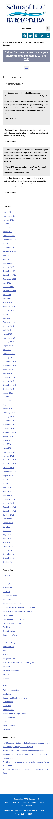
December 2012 (9, 507)
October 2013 (8, 468)
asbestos (6, 580)
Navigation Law (9, 659)
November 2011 (9, 558)
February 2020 (9, 306)
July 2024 (6, 224)
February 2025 (9, 216)
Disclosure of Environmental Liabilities (18, 611)
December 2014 (9, 421)
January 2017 (8, 358)
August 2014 (8, 436)
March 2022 (7, 263)
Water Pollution (9, 725)
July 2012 (6, 527)
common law (8, 600)
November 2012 (9, 511)
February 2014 (9, 452)
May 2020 (7, 295)
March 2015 (7, 409)
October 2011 (8, 562)
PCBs (5, 682)
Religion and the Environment (15, 698)
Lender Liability (9, 643)
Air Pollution (7, 576)
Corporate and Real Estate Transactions (19, 607)
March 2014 (7, 448)
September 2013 (9, 472)
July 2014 (6, 440)
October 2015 (8, 389)
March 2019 (7, 318)
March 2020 (7, 302)
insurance (7, 639)
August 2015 (8, 393)
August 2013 (8, 476)
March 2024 (7, 232)
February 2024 (9, 236)
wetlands (6, 729)
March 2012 (7, 542)
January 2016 (8, 381)
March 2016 (7, 373)
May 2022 (7, 255)
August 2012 (8, 523)
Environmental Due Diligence (14, 619)
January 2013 (8, 503)
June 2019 (7, 314)
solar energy (8, 702)
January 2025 (8, 220)
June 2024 (7, 228)
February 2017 (9, 354)
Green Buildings (9, 631)
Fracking (6, 627)
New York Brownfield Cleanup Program (18, 663)
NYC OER (7, 674)
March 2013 (7, 495)
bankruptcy (7, 584)
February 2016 (9, 377)
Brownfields (7, 588)
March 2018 (7, 334)
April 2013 (7, 491)
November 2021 (9, 275)
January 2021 (8, 287)
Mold (5, 651)
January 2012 (8, 550)
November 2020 (9, 291)
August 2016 (8, 369)
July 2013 (6, 480)
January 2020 (8, 310)
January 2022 (8, 267)
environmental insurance (13, 623)
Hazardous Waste (10, 635)
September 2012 (9, 519)
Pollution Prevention (11, 690)
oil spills (6, 678)
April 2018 (7, 330)
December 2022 (9, 248)
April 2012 (7, 538)
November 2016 (9, 365)
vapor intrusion (9, 718)
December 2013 (9, 460)
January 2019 (8, 326)
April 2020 (7, 299)
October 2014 (8, 428)
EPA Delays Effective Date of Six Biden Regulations (23, 751)
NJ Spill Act (7, 666)
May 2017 (7, 350)
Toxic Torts (7, 706)
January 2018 (8, 342)
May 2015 (7, 405)
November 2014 (9, 424)
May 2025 (7, 212)
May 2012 (7, 535)
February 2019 (9, 322)
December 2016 (9, 361)
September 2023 (9, 240)
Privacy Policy (10, 802)
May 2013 (7, 487)
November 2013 (9, 464)
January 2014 (8, 456)
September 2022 (9, 251)
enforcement (8, 615)
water (5, 721)
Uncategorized (8, 710)
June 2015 (7, 401)
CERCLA (6, 592)
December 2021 (9, 271)
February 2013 (9, 499)
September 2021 (9, 279)
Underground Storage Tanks (14, 714)
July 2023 (6, 244)
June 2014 (7, 444)
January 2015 (8, 417)
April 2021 (7, 283)
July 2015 (6, 397)
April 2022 (7, 259)
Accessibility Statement (27, 802)
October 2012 (8, 515)
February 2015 (9, 413)
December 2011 (9, 554)
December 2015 (9, 385)
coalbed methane (10, 596)
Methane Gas (8, 647)
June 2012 (7, 531)
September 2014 (9, 432)
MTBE (5, 655)
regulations (7, 694)
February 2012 (9, 546)
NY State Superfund (11, 670)
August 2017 (8, 346)
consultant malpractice (12, 603)
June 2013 (7, 483)
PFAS (5, 686)
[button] (26, 68)
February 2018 (9, 338)
